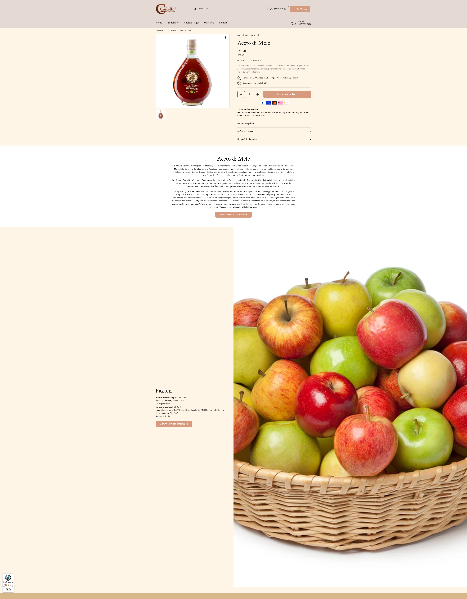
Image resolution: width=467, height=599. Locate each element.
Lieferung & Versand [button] (246, 131)
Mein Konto (280, 8)
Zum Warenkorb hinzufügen (233, 214)
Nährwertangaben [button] (245, 123)
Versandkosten (256, 60)
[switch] (8, 589)
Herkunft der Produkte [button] (247, 139)
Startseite (159, 31)
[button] (241, 94)
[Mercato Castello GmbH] (166, 9)
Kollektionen (171, 31)
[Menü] (12, 574)
